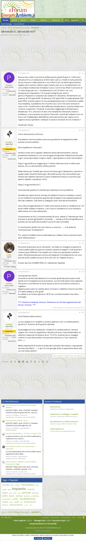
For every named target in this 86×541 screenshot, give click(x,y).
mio (14, 493)
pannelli (26, 492)
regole (26, 505)
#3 (83, 243)
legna (5, 492)
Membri (43, 20)
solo (11, 502)
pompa (19, 495)
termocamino (16, 504)
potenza (27, 496)
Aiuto (73, 517)
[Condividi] (79, 73)
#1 (83, 73)
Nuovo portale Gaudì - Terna (17, 420)
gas (37, 485)
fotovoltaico (28, 484)
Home (79, 517)
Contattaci (45, 517)
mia (10, 493)
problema (35, 496)
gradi (27, 35)
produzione (6, 499)
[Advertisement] (43, 53)
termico (5, 505)
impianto (19, 488)
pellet (5, 495)
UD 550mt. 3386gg (10, 267)
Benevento (12, 95)
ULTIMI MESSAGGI (10, 401)
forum (17, 485)
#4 (83, 272)
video (31, 505)
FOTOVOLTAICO (11, 430)
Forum (5, 20)
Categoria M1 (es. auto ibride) (15, 458)
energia (6, 485)
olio (19, 493)
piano (11, 495)
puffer (15, 499)
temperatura (30, 501)
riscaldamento (27, 498)
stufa (16, 501)
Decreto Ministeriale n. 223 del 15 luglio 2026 (23, 433)
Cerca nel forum (19, 24)
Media (33, 20)
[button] (27, 20)
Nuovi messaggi (6, 24)
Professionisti (57, 20)
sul (21, 502)
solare (5, 501)
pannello (35, 493)
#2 (83, 130)
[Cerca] (83, 20)
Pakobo (5, 35)
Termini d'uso (55, 517)
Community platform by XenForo (43, 528)
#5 (83, 312)
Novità (23, 20)
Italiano (9, 517)
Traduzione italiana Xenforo (43, 531)
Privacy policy (65, 517)
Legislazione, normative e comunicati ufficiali (20, 417)
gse (9, 489)
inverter (31, 489)
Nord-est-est (12, 159)
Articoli (14, 20)
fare (12, 485)
